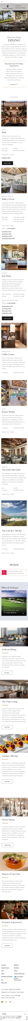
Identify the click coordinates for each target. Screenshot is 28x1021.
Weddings (16, 967)
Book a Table (7, 163)
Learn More (7, 727)
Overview (3, 965)
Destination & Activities (6, 976)
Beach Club (4, 982)
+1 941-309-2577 (11, 228)
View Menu (7, 672)
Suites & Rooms (5, 967)
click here (18, 1017)
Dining (2, 973)
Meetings (16, 965)
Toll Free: (10, 995)
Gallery (23, 28)
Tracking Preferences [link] (19, 973)
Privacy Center (17, 979)
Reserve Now (7, 845)
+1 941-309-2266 (11, 303)
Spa (2, 979)
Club (2, 970)
